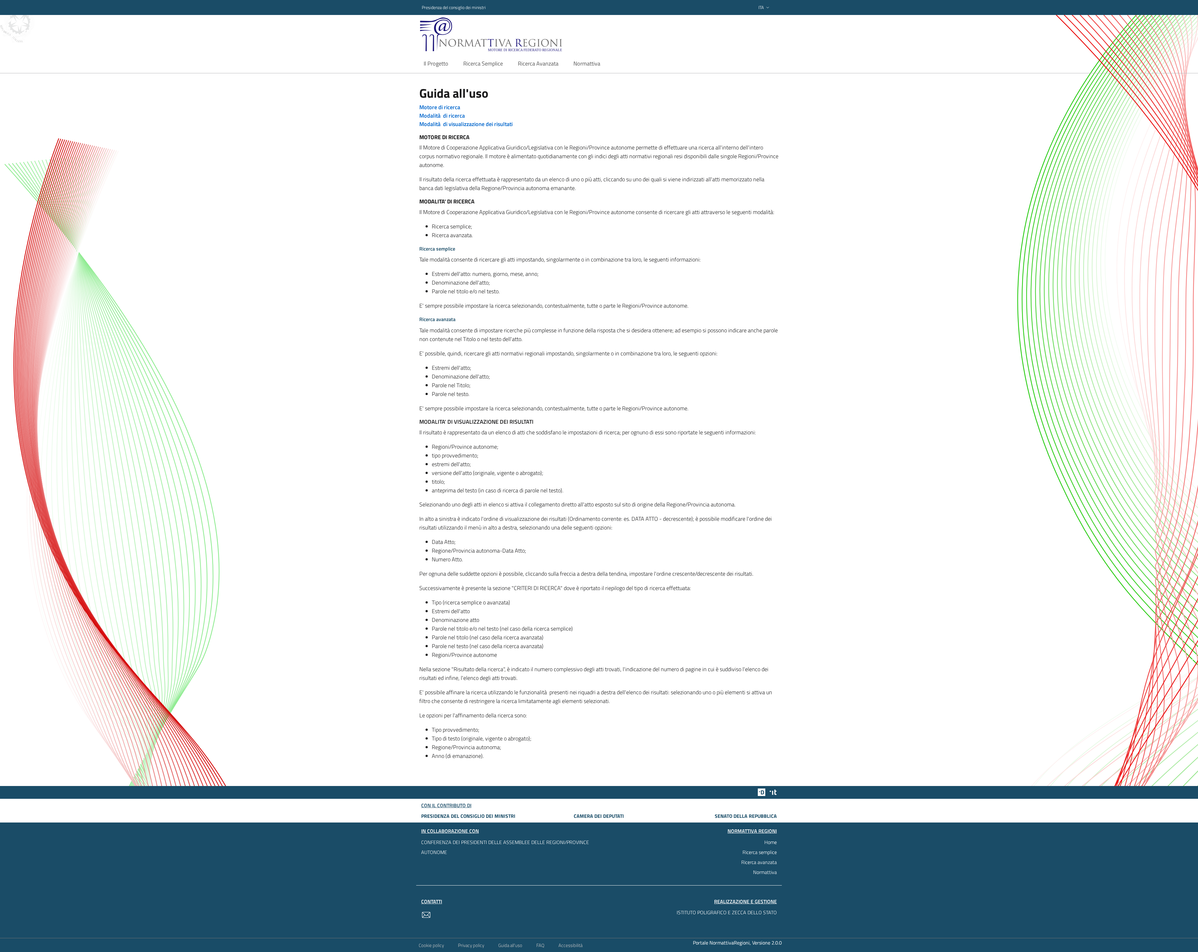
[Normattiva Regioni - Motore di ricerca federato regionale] (508, 34)
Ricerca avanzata (759, 862)
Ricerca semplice (760, 852)
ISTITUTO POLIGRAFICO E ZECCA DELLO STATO (727, 912)
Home (770, 842)
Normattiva (765, 872)
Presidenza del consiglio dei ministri (454, 7)
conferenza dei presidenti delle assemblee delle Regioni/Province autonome (505, 847)
